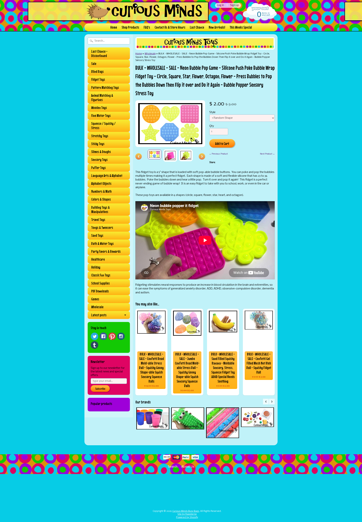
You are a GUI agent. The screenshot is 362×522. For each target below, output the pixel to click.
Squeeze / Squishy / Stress (103, 125)
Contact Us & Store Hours (170, 27)
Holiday (95, 267)
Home (113, 27)
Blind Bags (97, 71)
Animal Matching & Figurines (102, 97)
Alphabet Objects (101, 183)
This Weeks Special (241, 27)
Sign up (234, 5)
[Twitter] (94, 336)
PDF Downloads (100, 291)
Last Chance (197, 27)
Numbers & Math (101, 191)
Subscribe (100, 388)
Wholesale (97, 307)
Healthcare (98, 259)
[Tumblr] (94, 345)
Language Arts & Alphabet (106, 175)
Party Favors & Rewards (106, 251)
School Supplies (100, 283)
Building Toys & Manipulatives (100, 209)
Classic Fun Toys (100, 275)
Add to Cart (222, 143)
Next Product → (267, 154)
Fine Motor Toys (101, 115)
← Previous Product (218, 154)
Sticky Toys (97, 144)
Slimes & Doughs (101, 152)
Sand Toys (97, 235)
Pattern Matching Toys (105, 87)
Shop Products (130, 27)
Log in (220, 5)
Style (212, 112)
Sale (93, 64)
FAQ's (147, 27)
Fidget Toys (98, 79)
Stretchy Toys (99, 136)
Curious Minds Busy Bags (185, 511)
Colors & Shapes (101, 199)
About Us (187, 467)
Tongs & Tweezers (102, 227)
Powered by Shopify (187, 517)
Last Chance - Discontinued (99, 53)
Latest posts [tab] (99, 315)
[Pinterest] (112, 336)
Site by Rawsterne (187, 514)
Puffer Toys (98, 168)
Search (172, 467)
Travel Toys (98, 220)
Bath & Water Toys (102, 243)
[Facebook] (103, 336)
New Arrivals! (217, 27)
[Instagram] (121, 336)
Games (95, 299)
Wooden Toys (99, 108)
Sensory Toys (99, 160)
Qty (211, 126)
